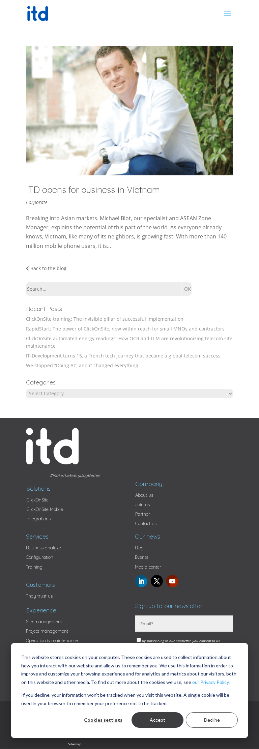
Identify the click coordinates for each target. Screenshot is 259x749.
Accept (157, 720)
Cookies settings (103, 720)
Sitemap (74, 744)
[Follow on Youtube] (172, 581)
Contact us (145, 523)
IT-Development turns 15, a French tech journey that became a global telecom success (123, 355)
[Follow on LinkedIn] (141, 581)
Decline (212, 720)
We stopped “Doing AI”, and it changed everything (82, 365)
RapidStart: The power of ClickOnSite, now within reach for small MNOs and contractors (125, 328)
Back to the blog (47, 268)
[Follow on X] (157, 581)
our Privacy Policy (210, 682)
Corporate (37, 202)
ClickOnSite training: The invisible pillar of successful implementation (104, 319)
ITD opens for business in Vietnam (93, 189)
